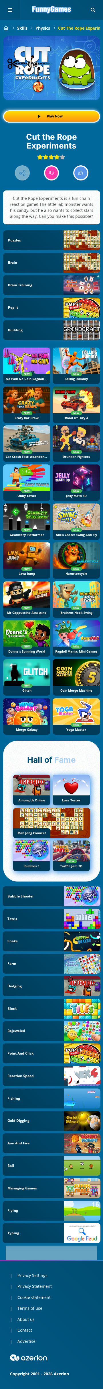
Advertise (26, 1341)
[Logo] (51, 10)
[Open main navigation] (10, 10)
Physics (42, 28)
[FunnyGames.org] (6, 28)
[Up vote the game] (80, 172)
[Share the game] (22, 172)
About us (26, 1319)
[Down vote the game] (51, 172)
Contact (24, 1330)
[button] (93, 10)
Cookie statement (34, 1297)
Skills (22, 28)
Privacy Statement (34, 1286)
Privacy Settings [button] (32, 1275)
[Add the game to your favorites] (90, 46)
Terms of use (29, 1308)
